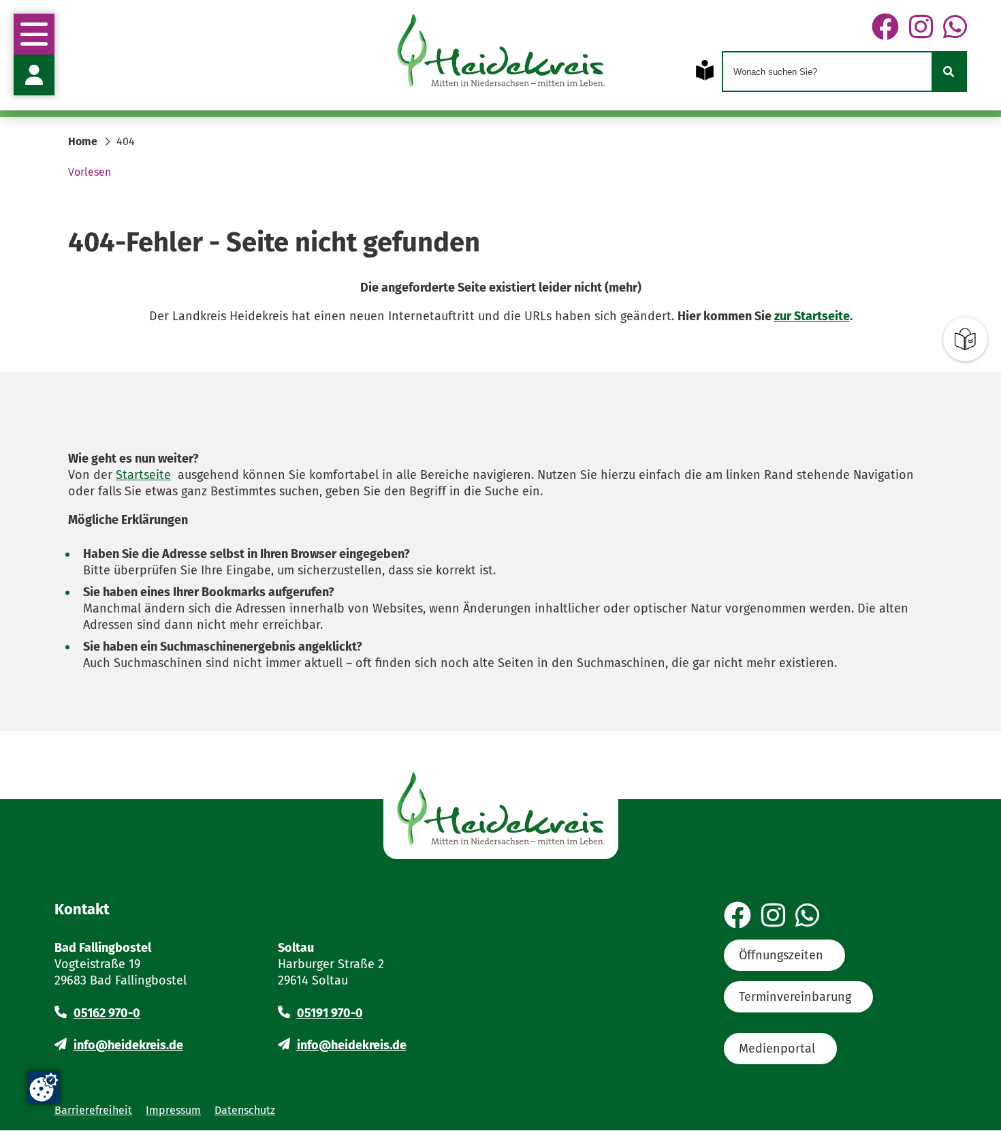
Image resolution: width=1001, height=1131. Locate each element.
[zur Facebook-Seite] (885, 28)
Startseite (143, 474)
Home (82, 141)
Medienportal (777, 1048)
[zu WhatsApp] (955, 28)
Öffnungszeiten (781, 955)
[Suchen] (949, 71)
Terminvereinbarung (795, 996)
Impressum (173, 1110)
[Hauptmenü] (34, 34)
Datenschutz (244, 1110)
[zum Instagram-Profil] (921, 28)
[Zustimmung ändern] (43, 1087)
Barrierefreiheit (93, 1110)
